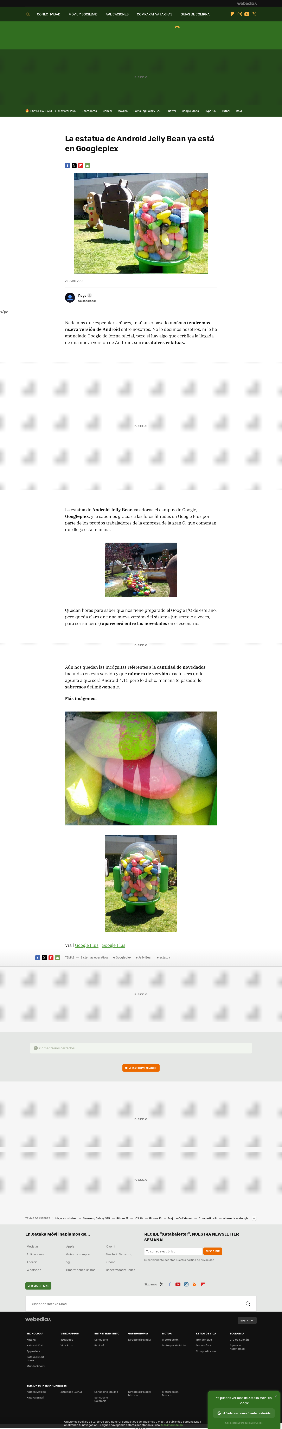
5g (68, 1262)
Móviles (123, 111)
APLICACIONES (117, 14)
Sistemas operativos (95, 957)
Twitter (254, 14)
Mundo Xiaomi (36, 1366)
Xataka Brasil (35, 1397)
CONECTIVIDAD (48, 14)
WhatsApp (34, 1270)
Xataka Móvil (35, 1345)
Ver (143, 1068)
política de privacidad (200, 1260)
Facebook (67, 165)
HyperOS (210, 111)
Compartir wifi (208, 1218)
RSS (194, 1283)
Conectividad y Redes (120, 1270)
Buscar (248, 1303)
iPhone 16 (155, 1218)
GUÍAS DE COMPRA (195, 14)
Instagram (239, 14)
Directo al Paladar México (139, 1393)
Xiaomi (110, 1246)
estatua (165, 957)
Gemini (107, 111)
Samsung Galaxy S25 (96, 1218)
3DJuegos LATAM (71, 1392)
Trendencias (204, 1339)
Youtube (246, 14)
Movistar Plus (67, 111)
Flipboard (232, 14)
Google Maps (190, 111)
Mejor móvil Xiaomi (180, 1218)
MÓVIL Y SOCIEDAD (83, 14)
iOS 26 (139, 1218)
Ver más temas (38, 1286)
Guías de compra (78, 1254)
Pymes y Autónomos (237, 1347)
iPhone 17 (122, 1218)
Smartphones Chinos (80, 1270)
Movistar (32, 1246)
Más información (172, 1425)
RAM (239, 111)
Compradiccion (206, 1351)
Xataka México (36, 1392)
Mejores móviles (66, 1218)
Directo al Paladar (139, 1339)
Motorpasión (170, 1339)
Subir (244, 1320)
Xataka (31, 1339)
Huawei (171, 111)
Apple (70, 1246)
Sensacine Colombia (101, 1399)
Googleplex (123, 957)
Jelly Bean (145, 957)
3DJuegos (66, 1339)
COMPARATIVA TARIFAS (154, 14)
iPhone (110, 1262)
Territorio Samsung (119, 1254)
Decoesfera (203, 1345)
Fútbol (226, 111)
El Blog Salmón (239, 1339)
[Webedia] (247, 3)
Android (32, 1262)
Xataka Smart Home (35, 1358)
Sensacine (101, 1339)
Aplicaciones (35, 1254)
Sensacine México (106, 1392)
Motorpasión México (170, 1393)
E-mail (87, 165)
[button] (84, 295)
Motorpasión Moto (174, 1345)
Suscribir (213, 1251)
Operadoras (89, 111)
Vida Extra (66, 1345)
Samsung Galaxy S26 (147, 111)
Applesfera (33, 1351)
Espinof (99, 1345)
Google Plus (86, 945)
